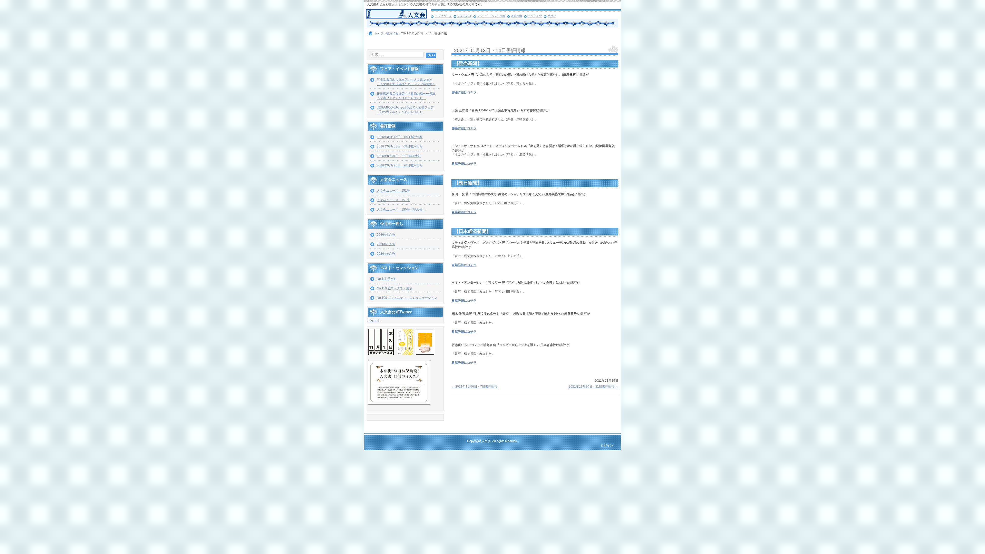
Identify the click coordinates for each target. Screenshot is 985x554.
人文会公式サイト (398, 14)
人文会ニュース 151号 (393, 200)
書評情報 (516, 15)
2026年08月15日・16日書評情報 (399, 137)
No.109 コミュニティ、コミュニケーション (407, 298)
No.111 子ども (387, 279)
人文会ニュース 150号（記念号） (401, 209)
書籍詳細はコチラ (464, 92)
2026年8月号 (386, 234)
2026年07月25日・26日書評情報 (399, 165)
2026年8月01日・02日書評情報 (399, 156)
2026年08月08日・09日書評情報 (399, 146)
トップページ (443, 15)
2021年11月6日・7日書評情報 (474, 386)
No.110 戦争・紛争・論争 (394, 288)
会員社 (552, 15)
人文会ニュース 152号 (393, 190)
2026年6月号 (386, 253)
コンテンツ (535, 15)
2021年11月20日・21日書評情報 (593, 386)
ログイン (607, 445)
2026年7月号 (386, 244)
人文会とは (464, 15)
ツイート (374, 320)
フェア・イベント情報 (491, 15)
